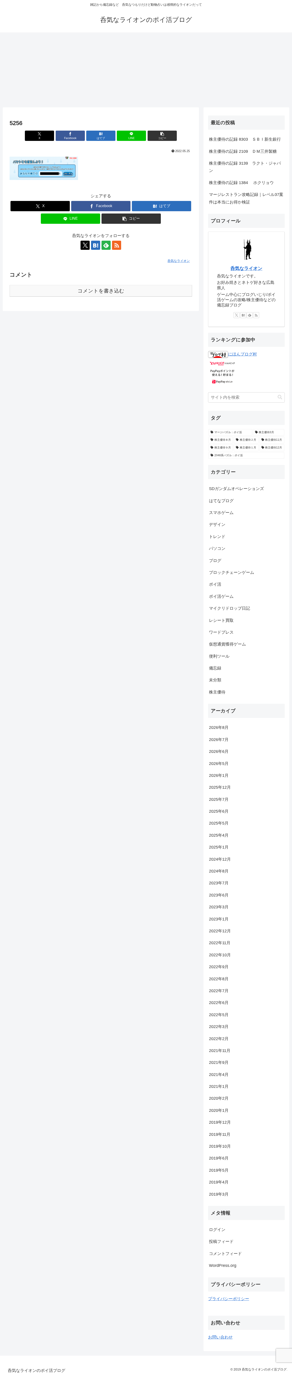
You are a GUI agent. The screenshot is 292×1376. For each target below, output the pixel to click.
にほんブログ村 (242, 354)
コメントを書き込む (101, 291)
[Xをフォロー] (85, 245)
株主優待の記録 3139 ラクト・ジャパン (245, 167)
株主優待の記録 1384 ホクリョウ (241, 182)
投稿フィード (221, 1241)
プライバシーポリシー (228, 1299)
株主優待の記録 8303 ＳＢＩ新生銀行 (245, 139)
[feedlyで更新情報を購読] (106, 245)
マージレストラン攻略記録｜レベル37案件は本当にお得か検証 (246, 198)
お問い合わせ (220, 1337)
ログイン (217, 1229)
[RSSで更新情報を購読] (116, 245)
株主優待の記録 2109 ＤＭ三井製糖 (243, 151)
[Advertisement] (146, 70)
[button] (162, 136)
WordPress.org (222, 1265)
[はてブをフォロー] (95, 245)
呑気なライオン (246, 268)
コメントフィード (225, 1253)
